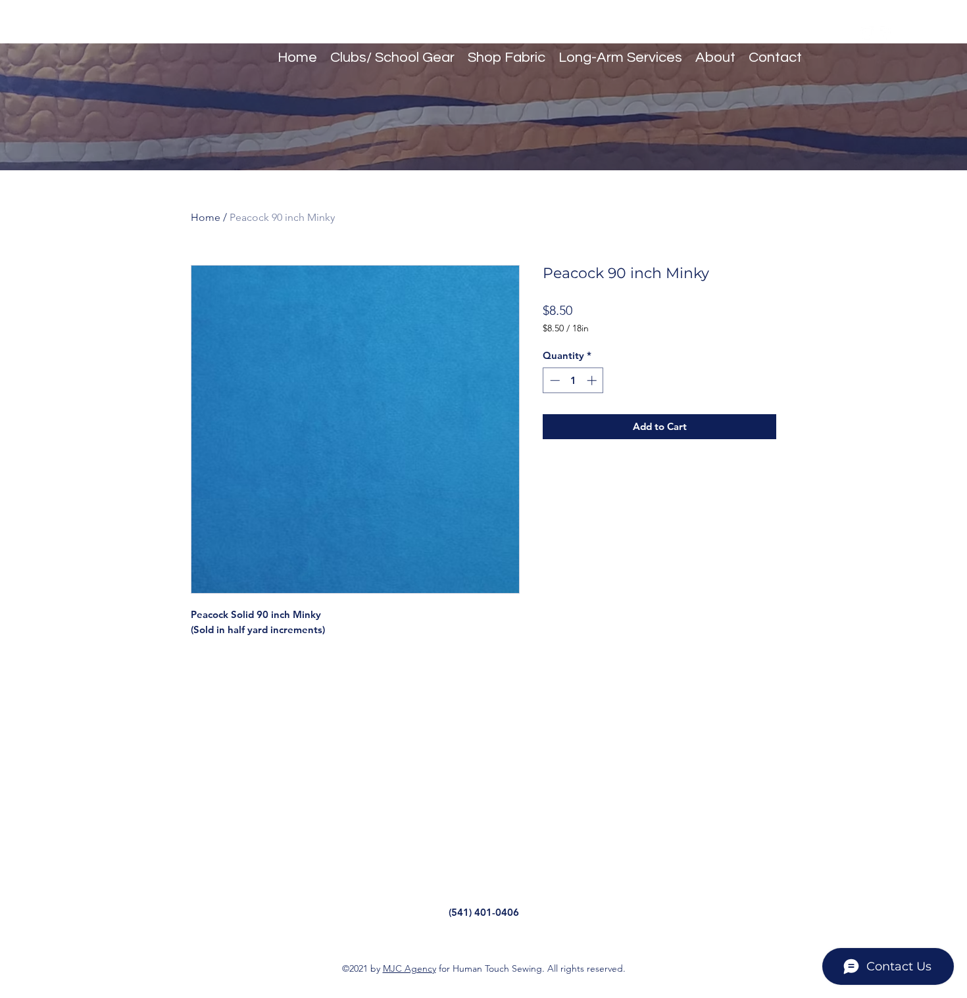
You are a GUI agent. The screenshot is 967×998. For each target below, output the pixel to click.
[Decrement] (553, 380)
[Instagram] (867, 32)
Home (205, 217)
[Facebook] (886, 32)
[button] (906, 32)
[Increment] (593, 380)
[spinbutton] (573, 380)
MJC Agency (409, 968)
